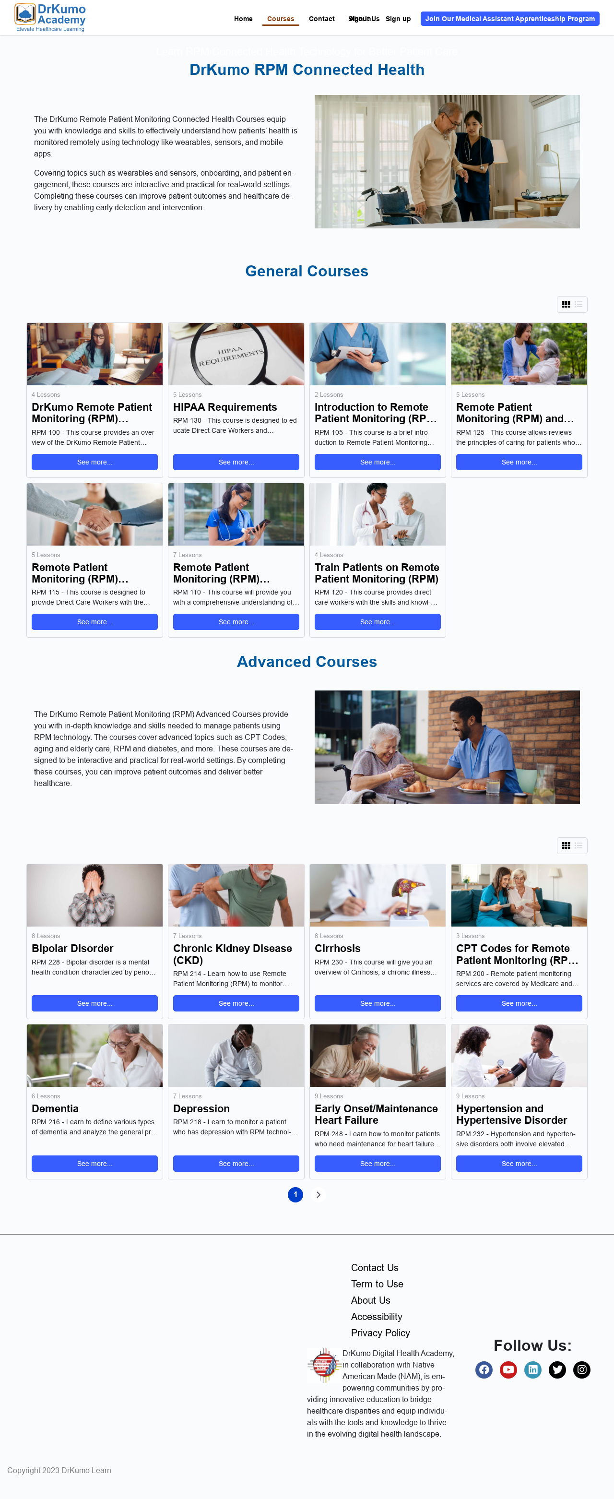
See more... (95, 462)
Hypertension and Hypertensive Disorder (511, 1114)
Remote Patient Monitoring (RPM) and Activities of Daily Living (516, 413)
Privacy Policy (380, 1333)
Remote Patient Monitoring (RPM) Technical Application (225, 573)
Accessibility (376, 1316)
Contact (322, 19)
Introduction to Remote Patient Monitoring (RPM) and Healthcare (376, 413)
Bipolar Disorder (73, 948)
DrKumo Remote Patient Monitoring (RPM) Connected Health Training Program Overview (92, 413)
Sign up (398, 19)
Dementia (55, 1109)
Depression (201, 1109)
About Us (370, 1300)
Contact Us (375, 1267)
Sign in (359, 19)
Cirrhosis (338, 948)
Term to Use (377, 1284)
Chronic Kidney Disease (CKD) (232, 954)
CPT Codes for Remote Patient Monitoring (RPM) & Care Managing (518, 954)
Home (243, 19)
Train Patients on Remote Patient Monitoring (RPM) (377, 573)
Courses (281, 19)
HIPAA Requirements (225, 407)
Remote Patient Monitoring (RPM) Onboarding (75, 573)
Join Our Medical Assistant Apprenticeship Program (510, 19)
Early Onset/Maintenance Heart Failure (376, 1114)
